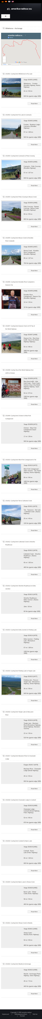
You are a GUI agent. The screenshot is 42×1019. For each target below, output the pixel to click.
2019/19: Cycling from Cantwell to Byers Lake (18, 841)
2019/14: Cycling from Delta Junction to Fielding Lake (21, 630)
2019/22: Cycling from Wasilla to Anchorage (18, 964)
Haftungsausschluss (21, 1014)
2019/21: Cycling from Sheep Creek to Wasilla (18, 923)
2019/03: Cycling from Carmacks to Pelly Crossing (20, 156)
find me (35, 1014)
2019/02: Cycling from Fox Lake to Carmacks (18, 115)
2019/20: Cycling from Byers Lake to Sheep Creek (20, 882)
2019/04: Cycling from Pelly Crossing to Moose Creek (21, 197)
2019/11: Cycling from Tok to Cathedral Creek (18, 501)
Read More (34, 103)
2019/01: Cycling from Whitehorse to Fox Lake (18, 74)
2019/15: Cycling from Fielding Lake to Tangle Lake (20, 671)
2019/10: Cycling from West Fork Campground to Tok (20, 460)
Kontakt (22, 1016)
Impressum (5, 1014)
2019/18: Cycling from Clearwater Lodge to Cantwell (20, 800)
